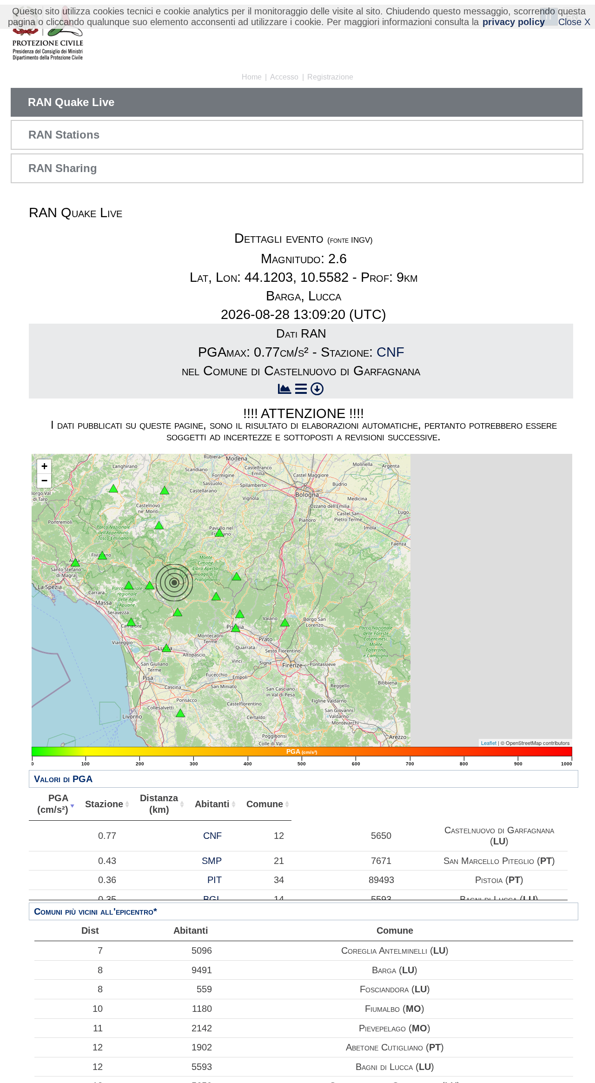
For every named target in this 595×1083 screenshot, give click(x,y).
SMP (212, 861)
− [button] (44, 480)
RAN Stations (63, 134)
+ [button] (44, 466)
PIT (214, 880)
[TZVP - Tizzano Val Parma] (113, 488)
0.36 (107, 880)
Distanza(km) (159, 804)
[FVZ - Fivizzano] (102, 555)
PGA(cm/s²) (52, 804)
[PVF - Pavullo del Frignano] (219, 532)
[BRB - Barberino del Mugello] (285, 622)
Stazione (104, 804)
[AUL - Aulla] (75, 562)
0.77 (107, 836)
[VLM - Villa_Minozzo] (159, 525)
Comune (264, 804)
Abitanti (212, 804)
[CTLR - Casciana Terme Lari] (180, 713)
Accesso (284, 77)
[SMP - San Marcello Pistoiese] (216, 596)
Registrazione (330, 77)
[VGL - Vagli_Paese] (128, 585)
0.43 (107, 861)
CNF (390, 352)
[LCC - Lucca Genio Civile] (166, 647)
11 (98, 1028)
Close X (574, 22)
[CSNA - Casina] (164, 490)
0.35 (107, 899)
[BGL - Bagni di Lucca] (177, 612)
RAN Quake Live (71, 102)
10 (98, 1008)
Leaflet (488, 742)
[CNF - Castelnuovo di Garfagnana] (149, 585)
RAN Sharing (62, 168)
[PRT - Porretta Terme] (236, 576)
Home (252, 77)
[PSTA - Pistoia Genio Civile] (235, 627)
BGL (212, 899)
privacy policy (514, 22)
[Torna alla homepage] (47, 34)
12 (98, 1047)
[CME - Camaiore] (131, 621)
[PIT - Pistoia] (240, 613)
